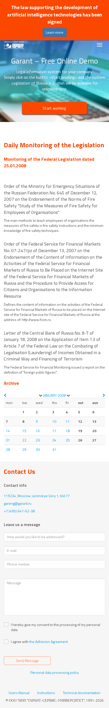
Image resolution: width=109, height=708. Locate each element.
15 (24, 430)
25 (68, 440)
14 (8, 430)
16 (38, 430)
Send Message (27, 660)
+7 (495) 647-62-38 (19, 511)
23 (38, 440)
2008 (62, 395)
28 (8, 449)
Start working (54, 108)
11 (68, 421)
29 (24, 449)
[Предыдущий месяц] (5, 395)
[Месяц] (40, 395)
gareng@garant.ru (17, 503)
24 (54, 440)
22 (24, 440)
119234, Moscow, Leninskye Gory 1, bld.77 (37, 495)
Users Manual (19, 692)
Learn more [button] (54, 32)
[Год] (68, 395)
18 (68, 430)
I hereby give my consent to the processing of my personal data (55, 627)
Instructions (46, 692)
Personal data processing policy (54, 672)
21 (8, 440)
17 (54, 430)
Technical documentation (81, 692)
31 (54, 449)
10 (54, 421)
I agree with (20, 641)
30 (38, 449)
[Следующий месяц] (104, 395)
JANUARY (50, 395)
